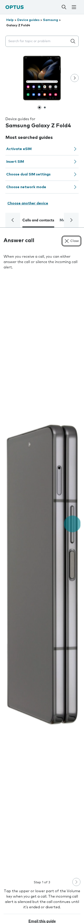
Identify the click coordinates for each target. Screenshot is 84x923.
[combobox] (37, 41)
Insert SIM (15, 161)
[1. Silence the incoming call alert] (42, 574)
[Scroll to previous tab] (12, 220)
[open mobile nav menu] (74, 7)
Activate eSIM (19, 149)
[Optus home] (14, 7)
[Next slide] (75, 78)
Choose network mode (26, 187)
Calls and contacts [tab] (38, 220)
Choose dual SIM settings (28, 174)
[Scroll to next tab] (71, 220)
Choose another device (27, 203)
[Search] (63, 7)
